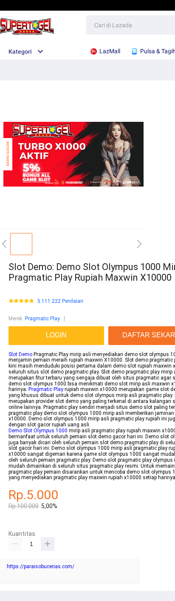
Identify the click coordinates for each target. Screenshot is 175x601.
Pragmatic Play (42, 319)
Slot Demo (20, 354)
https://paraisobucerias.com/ (40, 566)
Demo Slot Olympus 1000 (38, 431)
